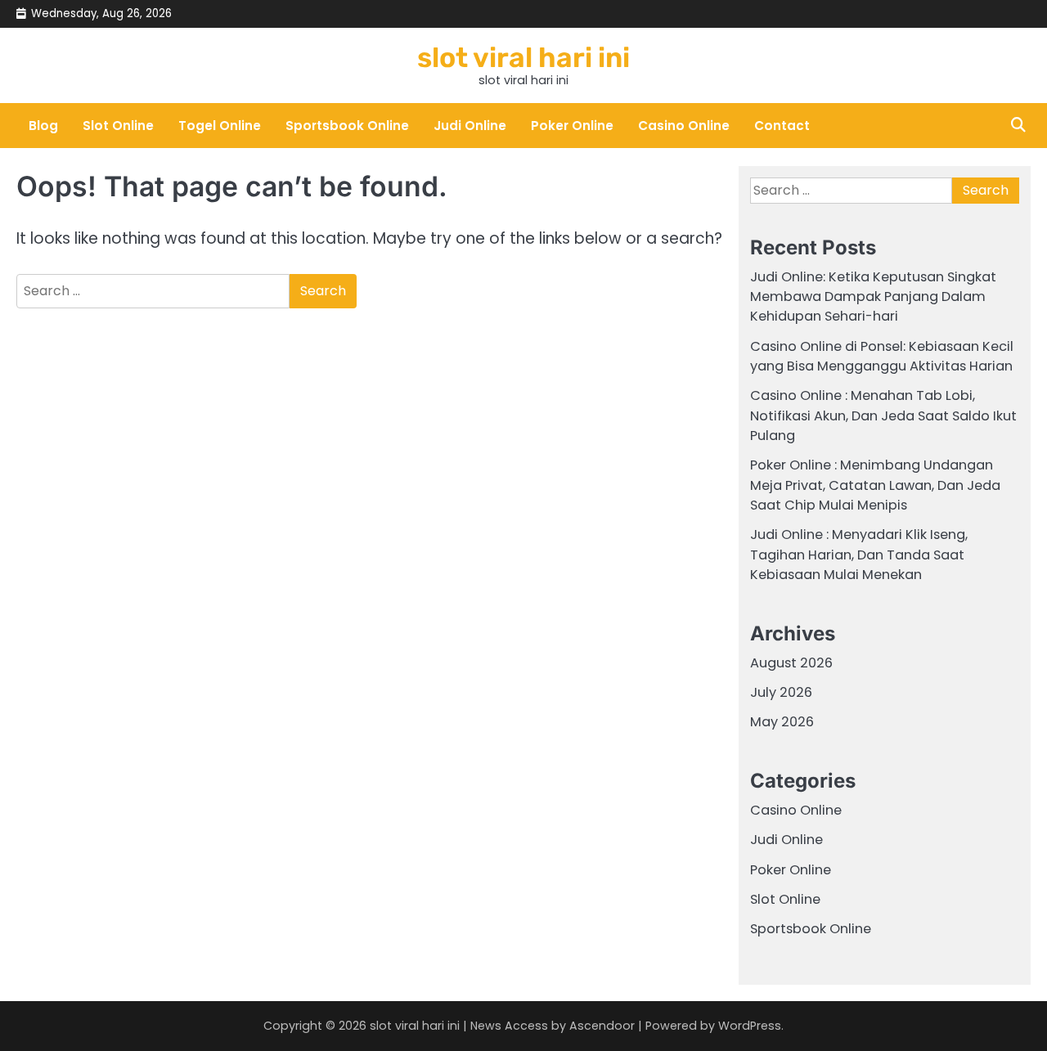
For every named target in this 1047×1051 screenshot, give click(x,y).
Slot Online (118, 125)
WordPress (749, 1025)
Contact (782, 125)
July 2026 (781, 692)
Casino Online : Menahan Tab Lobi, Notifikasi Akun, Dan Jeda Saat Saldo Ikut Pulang (883, 415)
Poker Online (572, 125)
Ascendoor (602, 1025)
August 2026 (791, 663)
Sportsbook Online (347, 125)
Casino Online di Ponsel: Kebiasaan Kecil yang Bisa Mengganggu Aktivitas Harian (881, 356)
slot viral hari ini (523, 57)
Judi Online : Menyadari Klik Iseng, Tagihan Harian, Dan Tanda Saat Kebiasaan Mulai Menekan (859, 554)
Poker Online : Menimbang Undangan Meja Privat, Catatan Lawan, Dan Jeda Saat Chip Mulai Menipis (875, 485)
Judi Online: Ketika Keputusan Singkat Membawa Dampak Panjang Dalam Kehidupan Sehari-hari (873, 296)
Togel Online (219, 125)
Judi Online (470, 125)
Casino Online (684, 125)
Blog (43, 125)
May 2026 (782, 721)
